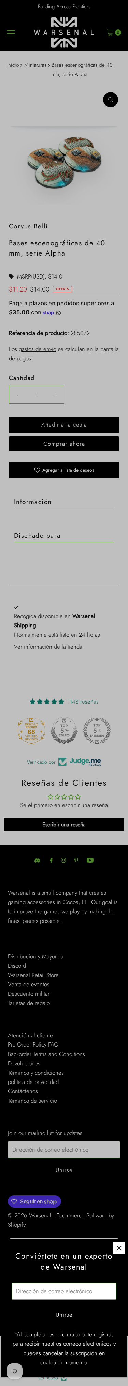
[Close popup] (119, 1248)
